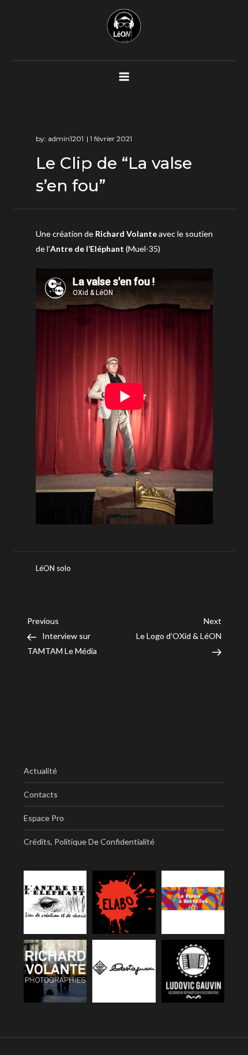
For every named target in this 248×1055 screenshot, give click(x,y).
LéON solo (53, 568)
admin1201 (66, 138)
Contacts (41, 794)
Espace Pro (44, 818)
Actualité (40, 771)
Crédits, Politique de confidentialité (89, 841)
